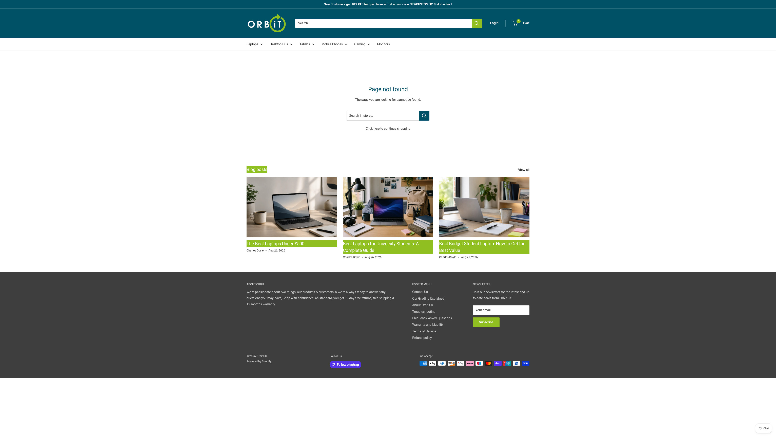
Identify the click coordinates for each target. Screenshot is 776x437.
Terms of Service (424, 331)
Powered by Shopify (259, 361)
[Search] (477, 23)
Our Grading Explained (428, 298)
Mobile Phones (332, 44)
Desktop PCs (279, 44)
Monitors (383, 44)
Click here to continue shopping (388, 128)
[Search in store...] (424, 116)
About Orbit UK (422, 305)
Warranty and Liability (428, 325)
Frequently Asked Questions (432, 318)
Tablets (304, 44)
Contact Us (420, 292)
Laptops (252, 44)
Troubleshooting (423, 312)
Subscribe (486, 322)
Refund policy (422, 338)
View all (524, 170)
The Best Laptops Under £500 (275, 243)
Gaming (360, 44)
